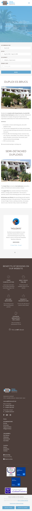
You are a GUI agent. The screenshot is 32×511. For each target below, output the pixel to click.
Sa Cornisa (6, 425)
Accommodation (5, 45)
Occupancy (4, 57)
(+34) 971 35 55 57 (9, 411)
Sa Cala (5, 423)
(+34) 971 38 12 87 (9, 407)
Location (5, 445)
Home (4, 419)
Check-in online (8, 459)
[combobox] (16, 54)
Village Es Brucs (7, 428)
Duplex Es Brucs (7, 427)
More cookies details (23, 500)
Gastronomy (6, 439)
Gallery (5, 447)
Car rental (5, 440)
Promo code (4, 63)
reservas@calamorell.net (9, 401)
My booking (7, 455)
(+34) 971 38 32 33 (9, 405)
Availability (6, 449)
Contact (5, 450)
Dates (2, 51)
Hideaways (6, 437)
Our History (6, 435)
